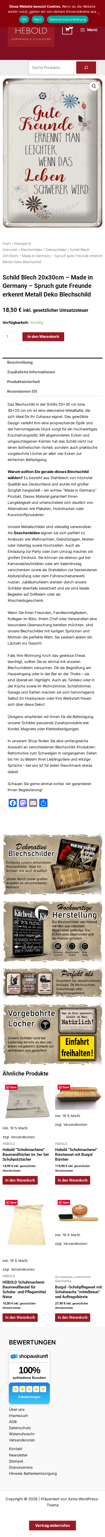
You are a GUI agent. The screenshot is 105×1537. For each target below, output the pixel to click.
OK (24, 19)
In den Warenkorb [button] (20, 1180)
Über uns (17, 1409)
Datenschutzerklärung (67, 19)
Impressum (18, 1415)
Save (13, 1087)
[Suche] (86, 67)
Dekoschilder (56, 250)
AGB (13, 1421)
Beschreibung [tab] (20, 362)
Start (7, 243)
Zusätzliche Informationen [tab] (31, 372)
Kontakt (15, 1448)
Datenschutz (20, 1428)
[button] (94, 86)
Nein (38, 19)
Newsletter (18, 1455)
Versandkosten (23, 1137)
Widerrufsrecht (21, 1434)
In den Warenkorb (43, 336)
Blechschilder (31, 250)
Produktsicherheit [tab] (23, 381)
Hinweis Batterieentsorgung (33, 1473)
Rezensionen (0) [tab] (22, 391)
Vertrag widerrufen (52, 1525)
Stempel (16, 1461)
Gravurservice (21, 1467)
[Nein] (98, 13)
